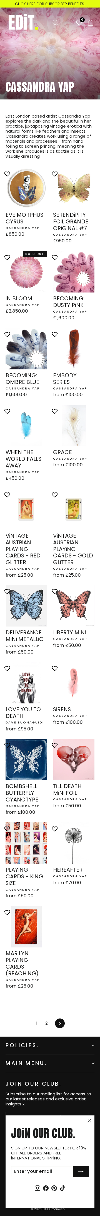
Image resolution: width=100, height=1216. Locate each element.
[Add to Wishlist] (8, 173)
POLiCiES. (22, 1045)
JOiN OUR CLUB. (34, 1083)
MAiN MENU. (26, 1063)
